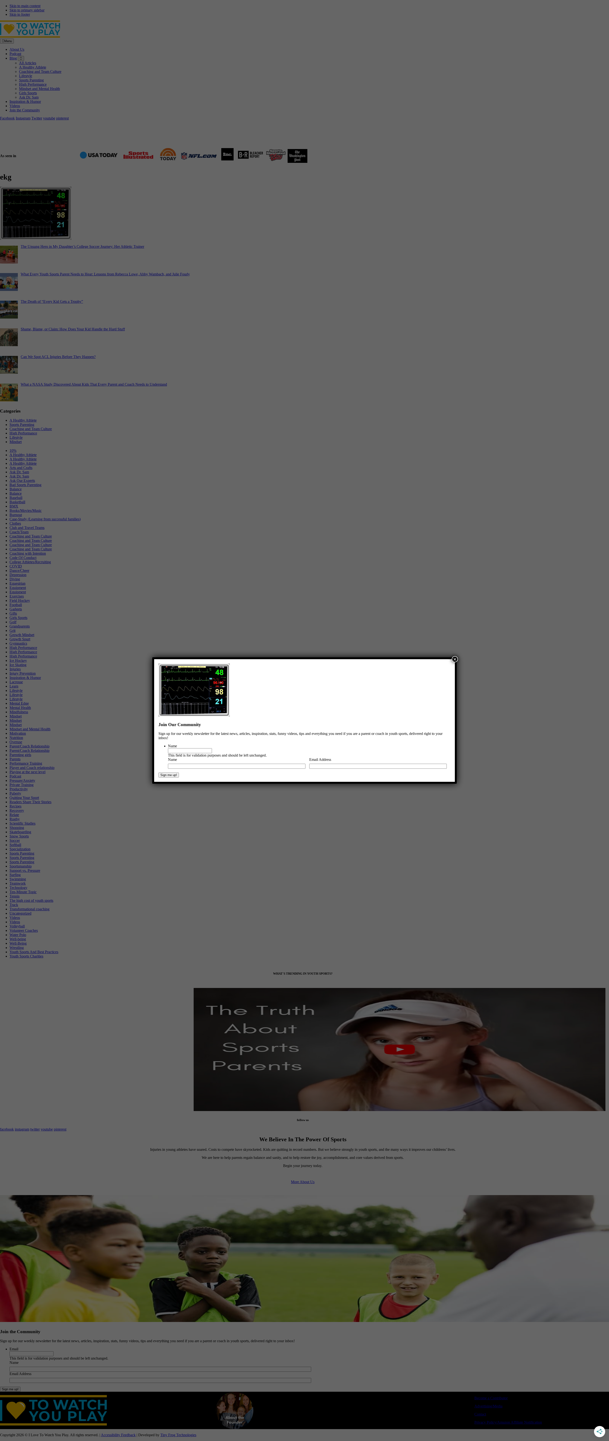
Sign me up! (168, 775)
